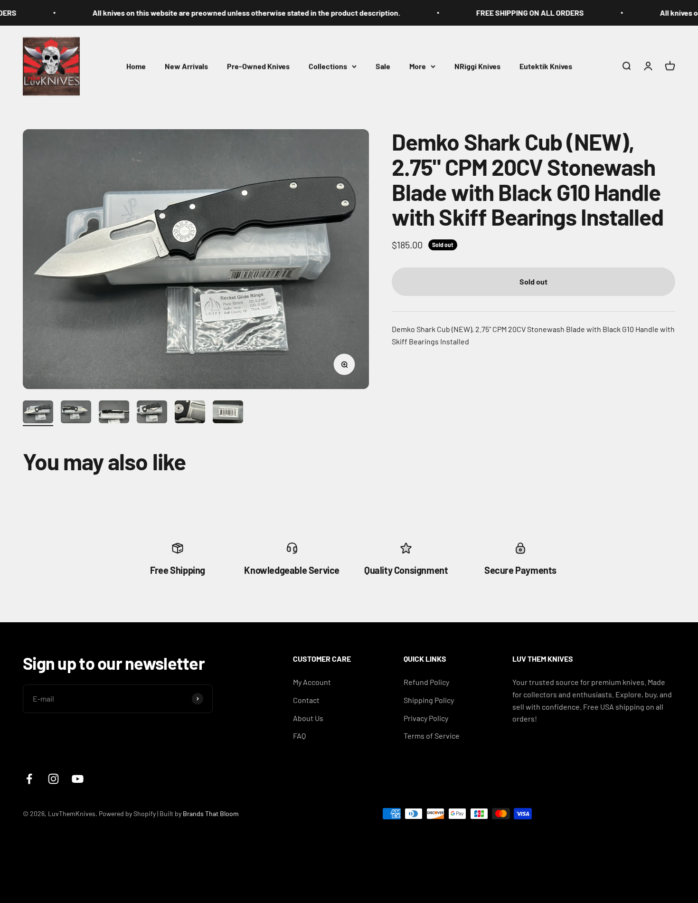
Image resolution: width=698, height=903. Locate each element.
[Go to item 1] (38, 413)
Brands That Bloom (211, 813)
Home (136, 65)
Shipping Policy (429, 699)
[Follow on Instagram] (53, 778)
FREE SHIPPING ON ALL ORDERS (503, 12)
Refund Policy (426, 681)
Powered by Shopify (127, 813)
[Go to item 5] (190, 413)
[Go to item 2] (76, 413)
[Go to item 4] (152, 413)
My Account (312, 681)
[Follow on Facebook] (29, 778)
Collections (328, 65)
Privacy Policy (426, 717)
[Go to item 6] (228, 413)
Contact (306, 699)
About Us (308, 717)
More (417, 65)
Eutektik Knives (545, 65)
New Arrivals (186, 65)
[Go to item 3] (114, 413)
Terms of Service (432, 735)
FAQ (299, 735)
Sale (383, 65)
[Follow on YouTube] (77, 778)
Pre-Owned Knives (258, 65)
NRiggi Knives (477, 65)
